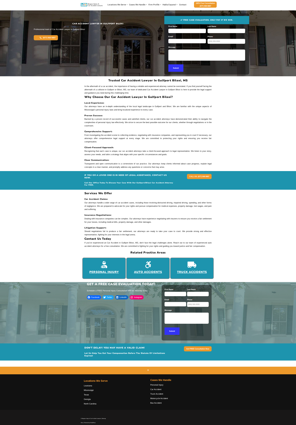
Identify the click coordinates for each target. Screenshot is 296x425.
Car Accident (155, 389)
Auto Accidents (148, 272)
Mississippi (89, 390)
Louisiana (88, 386)
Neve (82, 422)
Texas (86, 395)
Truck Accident (156, 394)
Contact (183, 4)
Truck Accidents (192, 272)
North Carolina (90, 404)
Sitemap (104, 418)
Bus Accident (156, 403)
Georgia (87, 399)
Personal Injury (104, 272)
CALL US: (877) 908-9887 (199, 176)
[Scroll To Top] (148, 370)
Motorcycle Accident (159, 398)
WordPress (93, 422)
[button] (127, 4)
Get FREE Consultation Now (197, 349)
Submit (176, 68)
